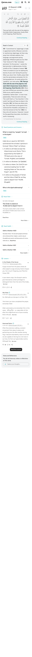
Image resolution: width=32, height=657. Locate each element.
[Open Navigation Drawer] (29, 2)
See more (5, 284)
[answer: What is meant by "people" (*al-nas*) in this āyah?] (16, 161)
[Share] (21, 14)
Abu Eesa (5, 292)
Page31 (11, 9)
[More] (28, 14)
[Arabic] (25, 45)
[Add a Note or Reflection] (24, 14)
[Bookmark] (7, 14)
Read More (6, 217)
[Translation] (27, 45)
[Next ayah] (29, 8)
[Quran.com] (6, 2)
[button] (28, 18)
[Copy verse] (17, 14)
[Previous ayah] (26, 8)
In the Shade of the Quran (10, 262)
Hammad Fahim (7, 323)
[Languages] (22, 2)
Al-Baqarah (13, 7)
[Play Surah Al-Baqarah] (4, 14)
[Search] (25, 2)
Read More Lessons (16, 349)
